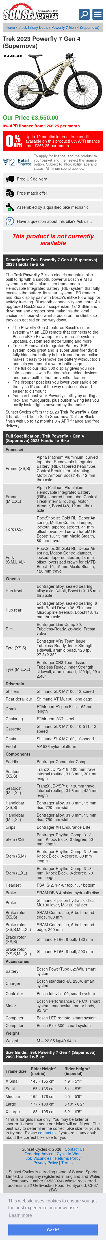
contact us (47, 1132)
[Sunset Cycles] (31, 18)
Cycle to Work (69, 1153)
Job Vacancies (38, 1158)
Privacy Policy (45, 1162)
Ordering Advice (39, 1153)
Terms (67, 1162)
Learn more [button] (20, 1215)
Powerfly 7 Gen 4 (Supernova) (75, 27)
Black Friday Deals (33, 27)
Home (10, 27)
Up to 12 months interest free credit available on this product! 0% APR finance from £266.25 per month (62, 141)
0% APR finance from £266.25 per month (41, 126)
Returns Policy (68, 1158)
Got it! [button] (53, 1230)
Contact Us (75, 1149)
